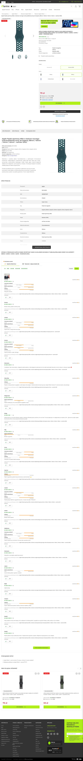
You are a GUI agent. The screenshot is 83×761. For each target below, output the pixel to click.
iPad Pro (37, 747)
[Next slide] (33, 36)
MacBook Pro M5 (39, 737)
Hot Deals (15, 750)
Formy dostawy (16, 725)
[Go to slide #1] (13, 57)
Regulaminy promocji (5, 739)
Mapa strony (3, 743)
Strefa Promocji (16, 756)
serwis (8, 2)
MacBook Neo (38, 733)
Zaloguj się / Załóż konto (29, 725)
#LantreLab (15, 752)
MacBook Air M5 (39, 735)
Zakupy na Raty (16, 735)
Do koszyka (20, 706)
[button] (75, 6)
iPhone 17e (38, 731)
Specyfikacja (15, 131)
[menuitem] (5, 10)
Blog (2, 727)
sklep (3, 2)
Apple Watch (15, 13)
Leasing (14, 733)
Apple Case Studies (16, 746)
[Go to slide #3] (26, 57)
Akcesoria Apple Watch (26, 13)
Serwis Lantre (4, 731)
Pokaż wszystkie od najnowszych (41, 647)
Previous (78, 668)
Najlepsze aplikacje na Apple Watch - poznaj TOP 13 (15, 662)
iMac (36, 739)
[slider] (19, 289)
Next (80, 668)
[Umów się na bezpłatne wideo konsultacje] (54, 745)
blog (12, 2)
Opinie (22, 131)
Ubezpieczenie (15, 741)
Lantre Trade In (16, 754)
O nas (2, 725)
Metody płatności (16, 727)
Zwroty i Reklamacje (17, 731)
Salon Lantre (3, 729)
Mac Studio (38, 743)
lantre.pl (10, 759)
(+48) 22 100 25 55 (78, 1)
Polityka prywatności (5, 741)
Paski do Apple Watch (39, 13)
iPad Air (37, 745)
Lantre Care (15, 739)
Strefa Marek (3, 733)
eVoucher (14, 748)
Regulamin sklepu (4, 737)
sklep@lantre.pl (64, 1)
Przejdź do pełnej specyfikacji (47, 56)
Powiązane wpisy (30, 131)
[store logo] (8, 6)
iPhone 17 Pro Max (39, 727)
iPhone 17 (37, 729)
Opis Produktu (6, 131)
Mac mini (37, 741)
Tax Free (14, 737)
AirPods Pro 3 (38, 749)
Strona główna (5, 13)
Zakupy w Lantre (4, 735)
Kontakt (2, 745)
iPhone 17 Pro (38, 725)
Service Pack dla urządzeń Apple (17, 744)
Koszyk (25, 727)
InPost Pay (15, 729)
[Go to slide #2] (19, 57)
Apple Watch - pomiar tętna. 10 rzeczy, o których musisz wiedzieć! (19, 660)
